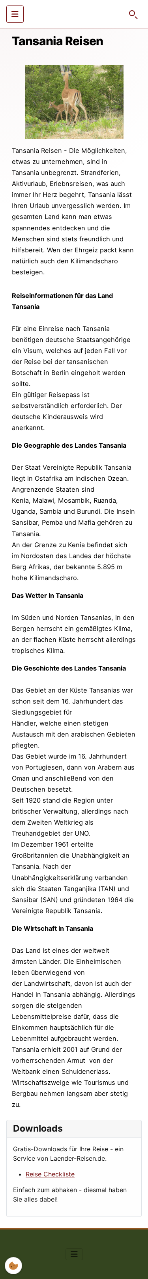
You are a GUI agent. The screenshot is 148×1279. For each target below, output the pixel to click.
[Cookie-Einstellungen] (13, 1265)
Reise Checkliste (50, 1174)
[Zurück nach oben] (134, 1264)
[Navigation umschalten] (15, 14)
